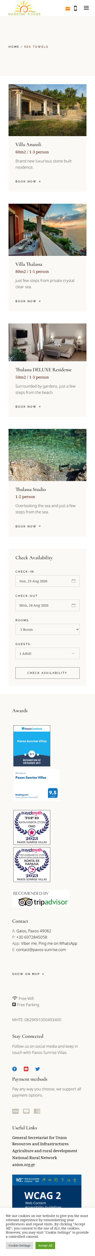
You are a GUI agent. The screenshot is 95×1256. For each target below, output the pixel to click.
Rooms (22, 620)
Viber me (29, 943)
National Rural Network (34, 1157)
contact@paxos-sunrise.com (41, 949)
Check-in (24, 571)
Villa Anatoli (28, 144)
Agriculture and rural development (44, 1150)
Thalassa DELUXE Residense (43, 370)
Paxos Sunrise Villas (32, 741)
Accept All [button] (45, 1245)
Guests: (23, 644)
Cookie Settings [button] (19, 1245)
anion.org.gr (23, 1164)
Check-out (26, 596)
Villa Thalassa (28, 264)
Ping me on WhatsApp (58, 943)
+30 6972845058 (31, 937)
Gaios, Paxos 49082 (33, 930)
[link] (24, 8)
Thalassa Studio (30, 489)
